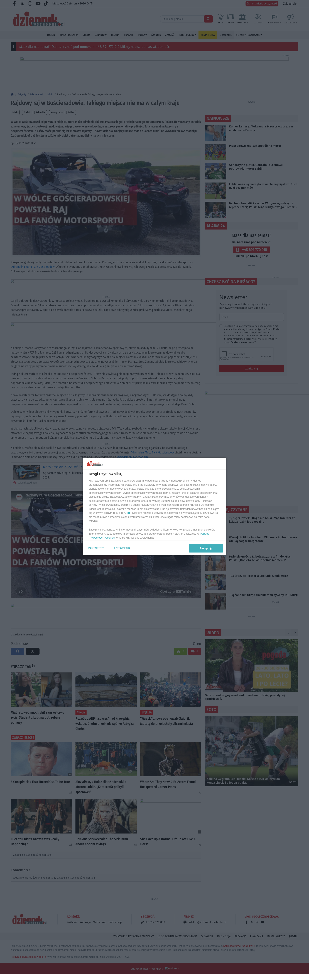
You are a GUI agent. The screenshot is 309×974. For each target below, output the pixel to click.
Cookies (110, 537)
